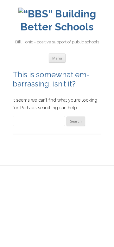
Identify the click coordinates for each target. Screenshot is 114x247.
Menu (57, 58)
